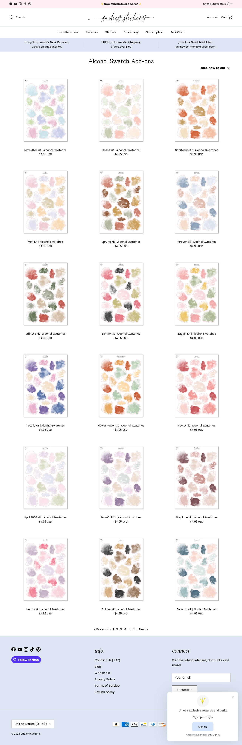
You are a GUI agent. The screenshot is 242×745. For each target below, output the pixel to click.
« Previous (101, 629)
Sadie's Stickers (30, 734)
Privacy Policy (105, 679)
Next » (143, 629)
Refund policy (105, 692)
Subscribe (184, 690)
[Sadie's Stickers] (121, 17)
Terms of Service (107, 685)
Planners (92, 32)
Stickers (110, 32)
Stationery (131, 32)
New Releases (68, 32)
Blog (98, 666)
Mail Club (177, 32)
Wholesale (102, 673)
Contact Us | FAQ (107, 660)
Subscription (155, 32)
